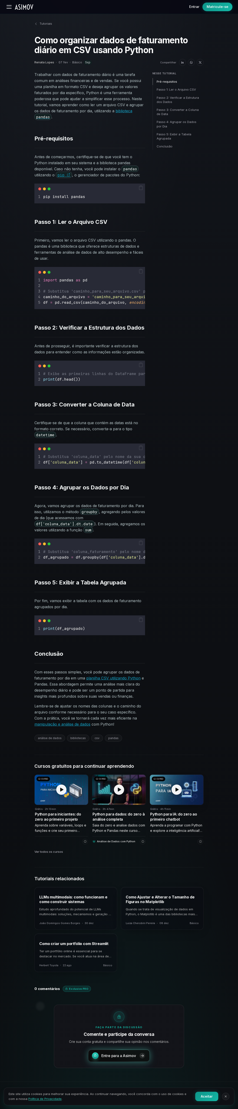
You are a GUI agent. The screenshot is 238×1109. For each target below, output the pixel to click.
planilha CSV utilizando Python (113, 678)
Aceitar (207, 1096)
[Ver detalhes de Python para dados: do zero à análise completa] (142, 841)
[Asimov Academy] (24, 7)
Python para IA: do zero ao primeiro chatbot (173, 817)
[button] (141, 188)
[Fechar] (225, 1096)
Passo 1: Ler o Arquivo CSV (176, 89)
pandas (113, 738)
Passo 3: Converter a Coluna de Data (178, 112)
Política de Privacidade (45, 1099)
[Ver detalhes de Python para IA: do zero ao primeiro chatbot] (200, 841)
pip (62, 174)
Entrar (194, 6)
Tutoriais (46, 23)
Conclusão (164, 146)
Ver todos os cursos (48, 851)
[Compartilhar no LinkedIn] (182, 62)
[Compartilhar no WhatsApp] (191, 62)
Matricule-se (217, 6)
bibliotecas (78, 738)
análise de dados (50, 738)
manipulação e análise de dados (62, 724)
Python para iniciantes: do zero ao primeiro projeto (58, 817)
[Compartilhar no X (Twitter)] (200, 62)
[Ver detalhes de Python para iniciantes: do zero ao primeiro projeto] (85, 841)
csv (97, 738)
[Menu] (9, 7)
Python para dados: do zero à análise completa (119, 817)
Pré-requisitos (167, 81)
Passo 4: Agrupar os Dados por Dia (176, 124)
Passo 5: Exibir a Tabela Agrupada (174, 136)
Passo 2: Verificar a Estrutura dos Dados (178, 100)
